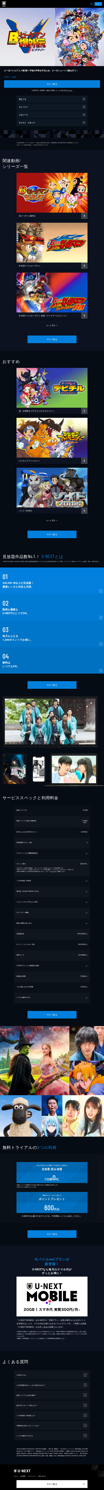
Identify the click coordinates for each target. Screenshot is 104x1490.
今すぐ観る (52, 83)
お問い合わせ (42, 1476)
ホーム (16, 1476)
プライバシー (32, 1476)
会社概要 (22, 1476)
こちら (70, 90)
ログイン (98, 4)
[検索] (91, 4)
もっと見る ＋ (52, 325)
